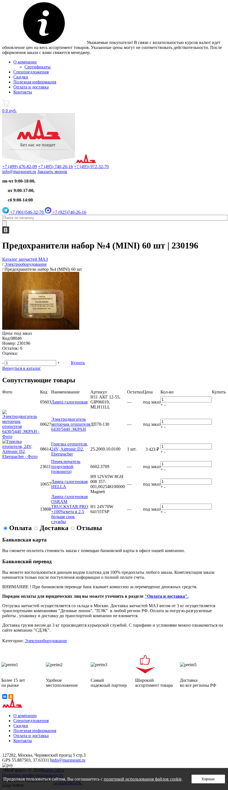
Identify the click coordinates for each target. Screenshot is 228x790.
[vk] (5, 232)
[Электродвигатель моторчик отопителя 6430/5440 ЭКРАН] (21, 436)
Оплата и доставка (31, 87)
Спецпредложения (31, 72)
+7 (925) (68, 212)
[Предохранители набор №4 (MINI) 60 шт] (40, 328)
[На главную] (49, 161)
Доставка (54, 527)
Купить (78, 362)
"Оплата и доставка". (167, 596)
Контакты (22, 92)
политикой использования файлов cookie (143, 779)
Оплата (20, 527)
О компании (25, 62)
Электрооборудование (46, 640)
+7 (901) (26, 212)
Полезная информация (34, 82)
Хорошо (208, 779)
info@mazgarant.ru (19, 171)
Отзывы (89, 527)
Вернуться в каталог (21, 368)
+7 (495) (55, 166)
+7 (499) (19, 166)
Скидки (20, 77)
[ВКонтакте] (4, 696)
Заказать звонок (52, 171)
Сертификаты (37, 67)
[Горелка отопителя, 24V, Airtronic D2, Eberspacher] (21, 456)
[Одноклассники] (10, 696)
